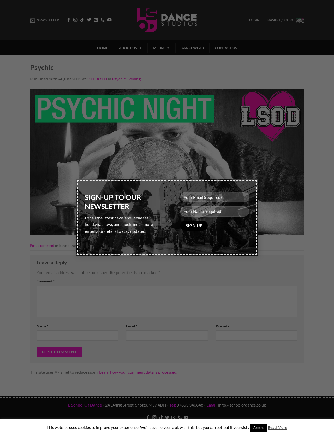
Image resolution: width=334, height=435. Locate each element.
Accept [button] (258, 428)
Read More (277, 427)
